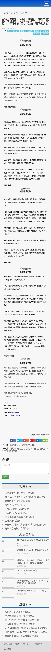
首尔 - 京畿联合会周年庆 (17, 528)
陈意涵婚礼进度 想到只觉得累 (19, 493)
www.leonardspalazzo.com (14, 396)
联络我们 (8, 644)
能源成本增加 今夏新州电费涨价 (21, 624)
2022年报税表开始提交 (27, 570)
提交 (5, 477)
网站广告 (39, 644)
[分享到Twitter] (20, 440)
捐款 (17, 644)
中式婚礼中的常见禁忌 (16, 512)
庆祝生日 (45, 31)
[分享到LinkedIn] (39, 440)
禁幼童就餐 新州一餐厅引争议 (19, 616)
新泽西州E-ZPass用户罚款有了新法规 (32, 550)
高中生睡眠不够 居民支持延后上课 (22, 620)
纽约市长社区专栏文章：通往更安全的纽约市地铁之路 (25, 449)
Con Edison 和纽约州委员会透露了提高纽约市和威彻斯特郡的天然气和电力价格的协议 (27, 628)
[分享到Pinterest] (33, 440)
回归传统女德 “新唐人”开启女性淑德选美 (33, 541)
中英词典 (8, 649)
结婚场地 (30, 31)
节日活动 (36, 33)
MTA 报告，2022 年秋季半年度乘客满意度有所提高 (27, 631)
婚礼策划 (23, 31)
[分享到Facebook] (13, 440)
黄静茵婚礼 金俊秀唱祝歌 (17, 501)
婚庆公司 (15, 31)
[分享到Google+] (26, 440)
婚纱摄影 (38, 31)
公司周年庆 (45, 33)
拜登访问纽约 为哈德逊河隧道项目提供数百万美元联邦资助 (33, 581)
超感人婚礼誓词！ (14, 520)
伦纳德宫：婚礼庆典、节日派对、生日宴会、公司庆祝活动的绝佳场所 (33, 561)
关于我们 (27, 644)
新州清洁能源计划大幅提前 (23, 445)
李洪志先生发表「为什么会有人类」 (32, 590)
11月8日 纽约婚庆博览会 (17, 509)
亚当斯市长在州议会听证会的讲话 (21, 635)
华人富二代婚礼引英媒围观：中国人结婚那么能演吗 (27, 497)
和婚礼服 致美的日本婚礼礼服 (19, 516)
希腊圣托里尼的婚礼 (15, 505)
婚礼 (9, 31)
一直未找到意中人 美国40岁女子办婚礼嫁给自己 (27, 524)
